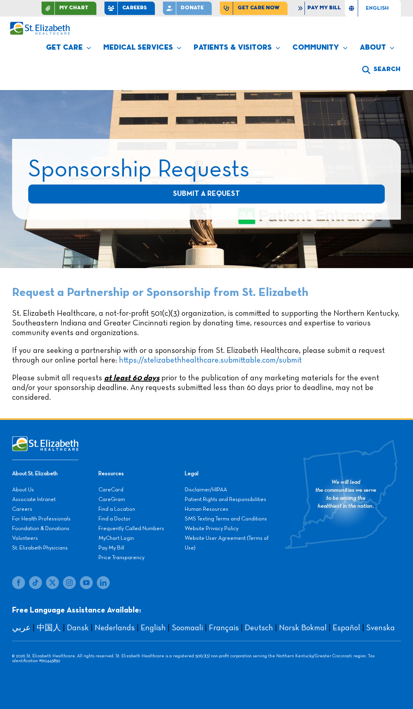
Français (224, 628)
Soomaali (187, 628)
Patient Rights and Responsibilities (225, 499)
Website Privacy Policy (211, 528)
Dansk (78, 628)
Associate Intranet (34, 499)
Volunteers (25, 538)
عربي (21, 628)
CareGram (111, 499)
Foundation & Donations (40, 528)
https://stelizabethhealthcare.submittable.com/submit (210, 360)
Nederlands (115, 628)
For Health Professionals (41, 519)
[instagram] (69, 582)
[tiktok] (35, 582)
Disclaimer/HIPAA (206, 490)
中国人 (49, 628)
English (153, 628)
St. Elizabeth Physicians (40, 548)
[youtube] (86, 582)
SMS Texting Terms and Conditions (226, 519)
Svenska (380, 628)
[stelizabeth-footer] (45, 440)
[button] (381, 70)
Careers (22, 509)
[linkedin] (103, 582)
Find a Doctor (114, 519)
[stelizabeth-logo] (40, 25)
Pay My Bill (111, 548)
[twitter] (52, 582)
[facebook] (18, 582)
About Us (23, 490)
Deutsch (259, 628)
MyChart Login (116, 538)
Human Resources (206, 509)
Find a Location (116, 509)
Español (346, 628)
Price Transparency (121, 557)
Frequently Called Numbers (131, 528)
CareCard (110, 490)
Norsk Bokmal (303, 628)
